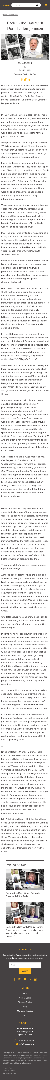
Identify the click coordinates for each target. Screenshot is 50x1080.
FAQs (25, 993)
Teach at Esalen (25, 1002)
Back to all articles (10, 14)
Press (25, 1015)
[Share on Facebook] (21, 79)
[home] (5, 5)
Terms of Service (9, 1071)
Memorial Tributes (25, 1011)
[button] (46, 5)
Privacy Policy (8, 1068)
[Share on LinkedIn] (28, 79)
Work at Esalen (25, 998)
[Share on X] (25, 79)
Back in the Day (29, 74)
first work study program (24, 122)
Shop (25, 1006)
